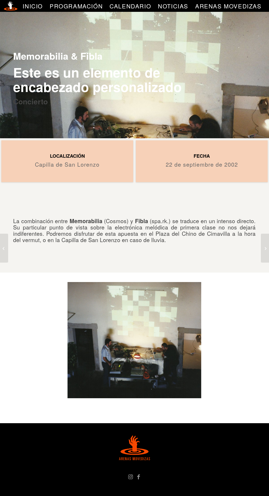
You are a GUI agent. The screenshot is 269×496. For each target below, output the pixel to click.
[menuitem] (32, 6)
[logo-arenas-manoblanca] (10, 6)
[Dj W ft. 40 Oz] (4, 248)
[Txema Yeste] (265, 248)
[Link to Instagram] (130, 476)
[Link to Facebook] (138, 476)
